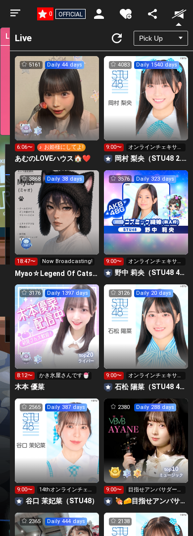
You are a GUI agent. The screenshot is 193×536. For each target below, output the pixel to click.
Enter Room (57, 107)
